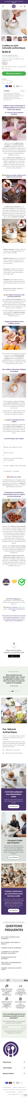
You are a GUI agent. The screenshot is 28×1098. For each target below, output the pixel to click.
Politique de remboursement (19, 1087)
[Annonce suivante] (25, 2)
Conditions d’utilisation (21, 1089)
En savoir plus (14, 686)
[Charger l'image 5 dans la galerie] (25, 38)
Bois (5, 63)
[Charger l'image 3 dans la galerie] (14, 38)
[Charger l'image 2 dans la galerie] (9, 38)
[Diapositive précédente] (9, 691)
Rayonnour (9, 1087)
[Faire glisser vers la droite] (24, 91)
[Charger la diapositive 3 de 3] (16, 691)
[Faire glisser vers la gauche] (21, 91)
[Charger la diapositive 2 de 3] (15, 691)
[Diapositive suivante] (18, 691)
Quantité (4, 79)
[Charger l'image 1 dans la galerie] (3, 38)
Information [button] (7, 1068)
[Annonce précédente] (2, 2)
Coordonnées (20, 1092)
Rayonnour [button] (7, 1062)
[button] (3, 6)
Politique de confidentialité (9, 1089)
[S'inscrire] (23, 1027)
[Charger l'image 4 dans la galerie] (20, 38)
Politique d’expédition (11, 1092)
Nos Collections (13, 806)
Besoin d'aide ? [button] (8, 1073)
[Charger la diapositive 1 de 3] (12, 691)
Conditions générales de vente (14, 1094)
